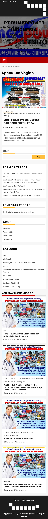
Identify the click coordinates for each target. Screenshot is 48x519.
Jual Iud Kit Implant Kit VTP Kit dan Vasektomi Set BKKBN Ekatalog (21, 115)
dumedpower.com (21, 127)
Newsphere (35, 513)
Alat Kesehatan (28, 500)
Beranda (17, 500)
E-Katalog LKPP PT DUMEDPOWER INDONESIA (20, 263)
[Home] (4, 60)
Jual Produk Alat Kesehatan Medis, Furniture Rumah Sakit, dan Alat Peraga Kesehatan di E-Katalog (22, 387)
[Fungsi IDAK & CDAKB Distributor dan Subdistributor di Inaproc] (24, 312)
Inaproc (5, 266)
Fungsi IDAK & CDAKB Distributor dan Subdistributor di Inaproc (21, 335)
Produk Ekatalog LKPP (11, 279)
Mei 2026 (6, 228)
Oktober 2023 (8, 239)
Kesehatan (7, 276)
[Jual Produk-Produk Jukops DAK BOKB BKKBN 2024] (24, 92)
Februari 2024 (8, 232)
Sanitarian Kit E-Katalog (11, 287)
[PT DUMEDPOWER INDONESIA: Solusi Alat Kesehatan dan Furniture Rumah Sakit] (24, 462)
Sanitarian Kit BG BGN (11, 283)
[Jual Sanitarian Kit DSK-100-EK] (24, 414)
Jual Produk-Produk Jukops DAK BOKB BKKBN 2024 (21, 121)
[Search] (44, 60)
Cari (6, 151)
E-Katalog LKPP (8, 111)
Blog (4, 255)
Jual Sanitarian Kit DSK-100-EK (14, 186)
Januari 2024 (8, 236)
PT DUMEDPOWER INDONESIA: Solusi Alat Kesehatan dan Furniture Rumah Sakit (22, 485)
